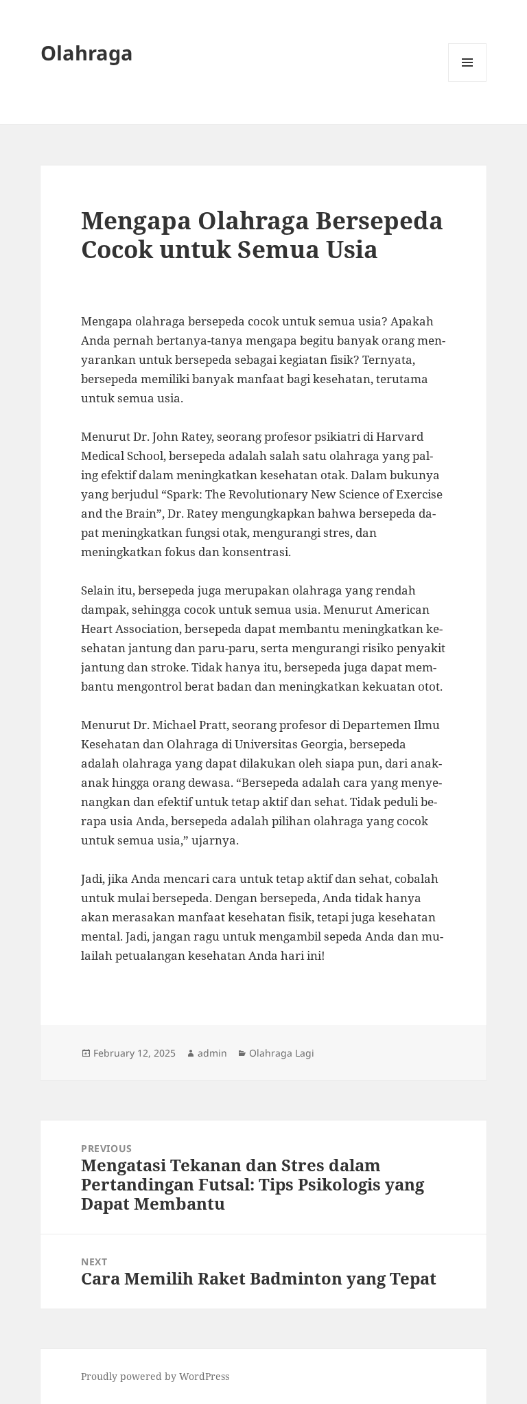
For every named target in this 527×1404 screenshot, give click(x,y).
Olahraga (86, 52)
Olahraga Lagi (281, 1052)
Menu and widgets (468, 81)
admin (212, 1052)
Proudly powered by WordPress (155, 1376)
